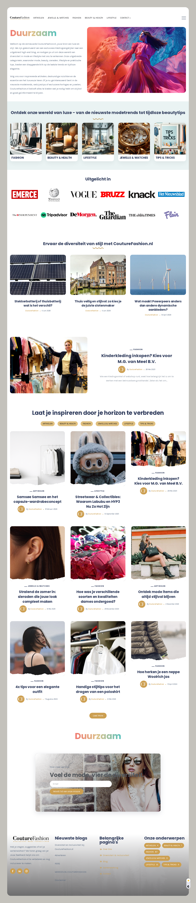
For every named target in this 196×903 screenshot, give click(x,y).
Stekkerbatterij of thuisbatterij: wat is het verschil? (37, 303)
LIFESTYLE (90, 158)
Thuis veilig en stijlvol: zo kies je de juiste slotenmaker (98, 303)
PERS (57, 863)
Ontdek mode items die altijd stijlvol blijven (158, 594)
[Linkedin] (19, 871)
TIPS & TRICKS (165, 158)
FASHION (17, 158)
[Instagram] (26, 871)
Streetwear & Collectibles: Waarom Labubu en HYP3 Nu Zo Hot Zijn (98, 502)
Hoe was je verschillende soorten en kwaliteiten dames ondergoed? (97, 596)
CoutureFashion (31, 311)
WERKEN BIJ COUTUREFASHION (70, 872)
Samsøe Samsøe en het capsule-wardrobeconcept (37, 499)
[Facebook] (12, 871)
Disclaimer (60, 880)
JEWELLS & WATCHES (134, 158)
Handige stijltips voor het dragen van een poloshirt (98, 689)
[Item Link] (26, 138)
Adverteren (60, 855)
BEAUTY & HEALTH (59, 158)
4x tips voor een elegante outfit (37, 689)
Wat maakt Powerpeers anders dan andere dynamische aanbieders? (158, 305)
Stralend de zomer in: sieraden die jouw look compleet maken (37, 596)
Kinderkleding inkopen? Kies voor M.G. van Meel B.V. (136, 358)
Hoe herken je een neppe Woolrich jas (158, 674)
